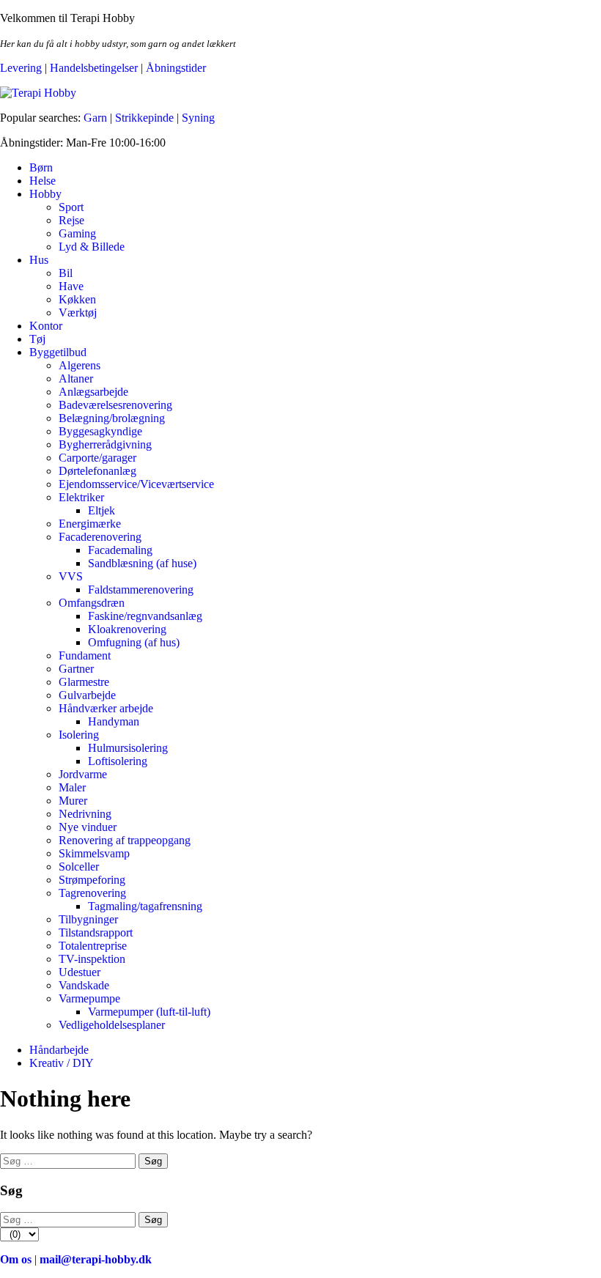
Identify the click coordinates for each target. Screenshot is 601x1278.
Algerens (79, 365)
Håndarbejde (59, 1050)
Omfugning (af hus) (134, 642)
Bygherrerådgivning (105, 444)
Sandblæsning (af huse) (142, 563)
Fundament (85, 655)
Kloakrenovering (127, 629)
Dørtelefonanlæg (97, 471)
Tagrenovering (92, 893)
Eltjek (101, 510)
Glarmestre (84, 682)
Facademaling (120, 550)
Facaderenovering (100, 537)
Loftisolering (117, 761)
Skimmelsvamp (94, 853)
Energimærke (90, 523)
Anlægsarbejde (93, 391)
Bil (66, 273)
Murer (73, 800)
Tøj (37, 339)
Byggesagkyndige (100, 431)
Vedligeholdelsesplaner (112, 1025)
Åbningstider (176, 68)
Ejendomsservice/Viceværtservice (136, 484)
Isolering (79, 734)
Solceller (79, 866)
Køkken (77, 299)
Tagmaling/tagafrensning (145, 906)
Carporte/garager (97, 457)
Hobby (45, 194)
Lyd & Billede (92, 246)
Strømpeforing (92, 879)
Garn (95, 117)
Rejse (71, 220)
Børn (41, 167)
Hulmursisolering (128, 748)
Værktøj (78, 312)
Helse (42, 180)
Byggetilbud (57, 352)
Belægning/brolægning (112, 418)
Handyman (113, 721)
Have (71, 286)
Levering (21, 68)
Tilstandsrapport (96, 932)
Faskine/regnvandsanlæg (145, 616)
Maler (72, 787)
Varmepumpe (89, 998)
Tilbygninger (88, 919)
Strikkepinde (144, 117)
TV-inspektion (92, 959)
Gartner (76, 668)
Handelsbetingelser (94, 68)
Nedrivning (85, 814)
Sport (71, 207)
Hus (38, 260)
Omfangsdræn (92, 602)
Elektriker (81, 497)
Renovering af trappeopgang (125, 840)
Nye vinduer (88, 827)
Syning (198, 117)
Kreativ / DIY (61, 1063)
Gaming (77, 233)
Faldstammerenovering (140, 589)
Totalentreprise (93, 945)
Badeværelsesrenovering (115, 405)
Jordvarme (83, 774)
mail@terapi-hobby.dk (96, 1259)
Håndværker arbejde (106, 708)
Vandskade (84, 985)
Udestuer (79, 972)
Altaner (76, 378)
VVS (71, 576)
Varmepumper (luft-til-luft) (149, 1011)
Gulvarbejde (87, 695)
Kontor (45, 326)
